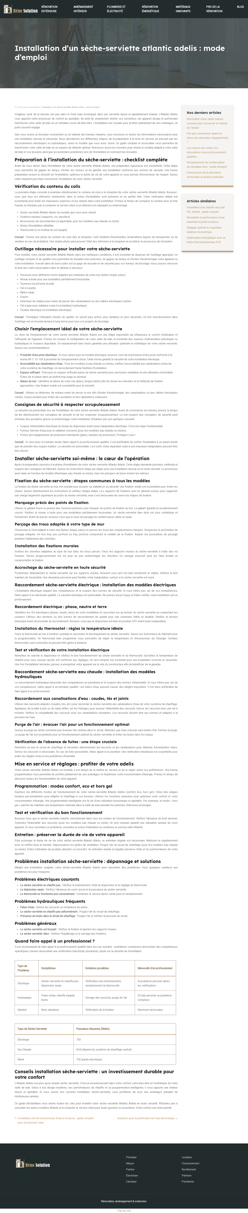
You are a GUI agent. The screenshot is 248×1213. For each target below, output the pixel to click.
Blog (240, 7)
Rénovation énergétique (150, 9)
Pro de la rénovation (214, 9)
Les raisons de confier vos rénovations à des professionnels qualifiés (206, 152)
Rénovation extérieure (49, 9)
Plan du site (124, 1211)
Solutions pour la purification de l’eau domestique (146, 1118)
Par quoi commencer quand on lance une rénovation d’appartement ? (207, 138)
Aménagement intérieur (83, 9)
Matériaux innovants (183, 9)
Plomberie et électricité (116, 9)
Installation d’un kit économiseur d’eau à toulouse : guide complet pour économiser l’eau (56, 1120)
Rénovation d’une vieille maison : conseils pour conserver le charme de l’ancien (207, 123)
